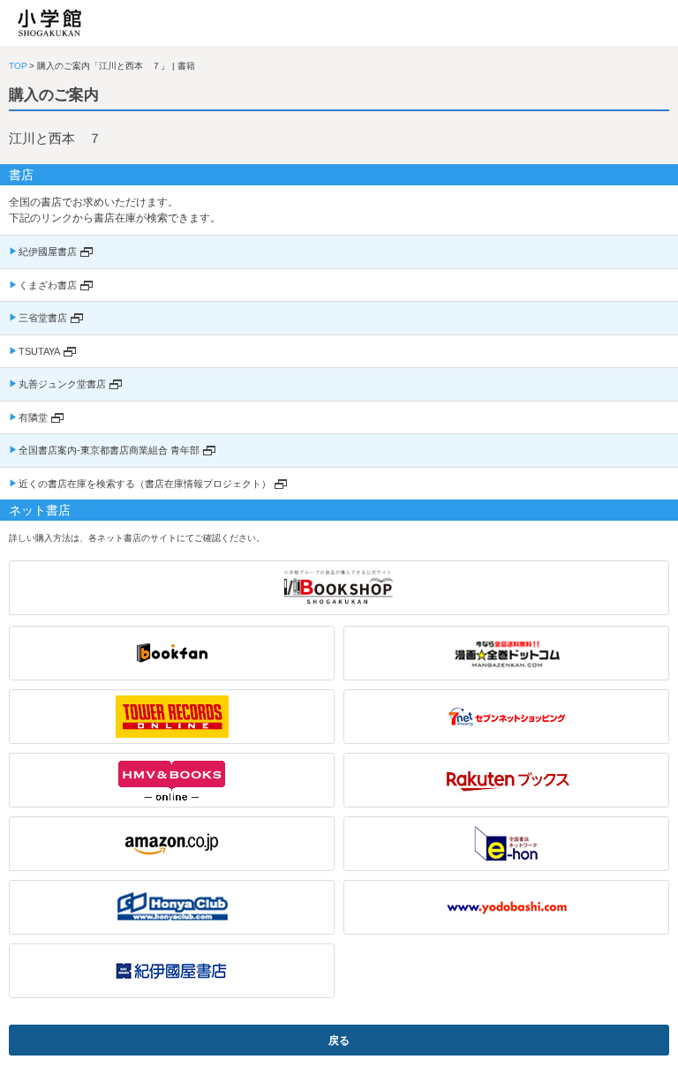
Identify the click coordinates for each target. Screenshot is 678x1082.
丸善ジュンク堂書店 (62, 384)
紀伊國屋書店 (48, 251)
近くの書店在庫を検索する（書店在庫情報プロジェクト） (145, 483)
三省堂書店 (43, 317)
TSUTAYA (39, 351)
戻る (339, 1040)
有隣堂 (33, 417)
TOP (18, 66)
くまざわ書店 (48, 285)
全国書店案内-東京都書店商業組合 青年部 (109, 450)
